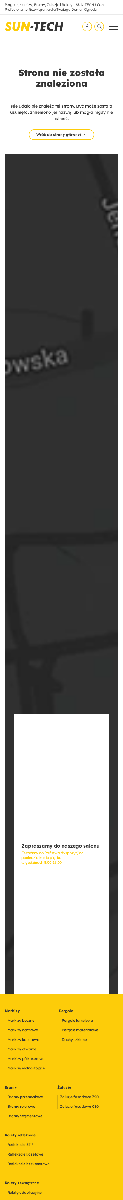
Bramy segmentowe (24, 1116)
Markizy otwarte (21, 1049)
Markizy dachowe (22, 1030)
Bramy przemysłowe (25, 1097)
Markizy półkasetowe (25, 1058)
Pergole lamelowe (77, 1020)
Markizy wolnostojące (26, 1068)
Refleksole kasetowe (25, 1154)
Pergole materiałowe (80, 1030)
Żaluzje (64, 1087)
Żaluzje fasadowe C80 (79, 1106)
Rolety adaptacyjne (24, 1192)
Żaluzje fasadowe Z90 (79, 1097)
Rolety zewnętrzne (22, 1183)
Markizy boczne (20, 1020)
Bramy (11, 1087)
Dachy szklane (74, 1039)
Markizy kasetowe (23, 1039)
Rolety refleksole (20, 1135)
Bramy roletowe (21, 1106)
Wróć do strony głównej (58, 134)
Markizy (12, 1011)
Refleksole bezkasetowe (28, 1163)
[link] (34, 26)
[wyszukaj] (99, 26)
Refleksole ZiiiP (20, 1144)
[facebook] (87, 26)
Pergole (66, 1011)
